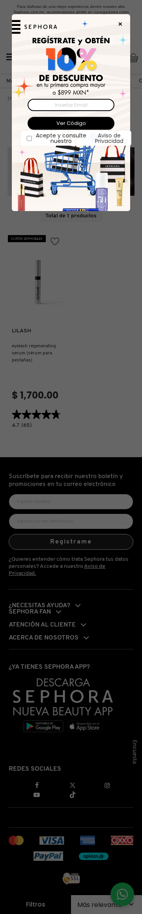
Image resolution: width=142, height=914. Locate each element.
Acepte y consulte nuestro (74, 138)
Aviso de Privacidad (104, 138)
